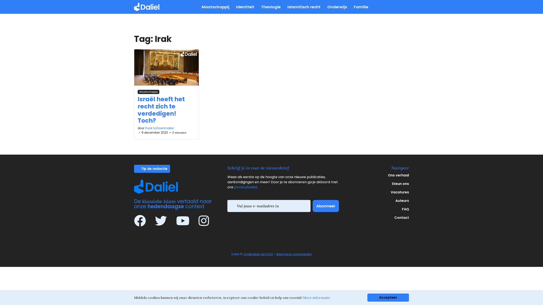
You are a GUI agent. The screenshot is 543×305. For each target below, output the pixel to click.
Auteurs (402, 200)
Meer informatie (316, 297)
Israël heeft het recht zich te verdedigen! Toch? (161, 110)
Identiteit (245, 7)
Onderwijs (337, 7)
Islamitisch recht (303, 7)
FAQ (405, 209)
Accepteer (388, 297)
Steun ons (400, 183)
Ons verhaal (398, 175)
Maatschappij (215, 7)
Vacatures (400, 192)
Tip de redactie (153, 168)
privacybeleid (245, 187)
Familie (361, 7)
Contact (401, 217)
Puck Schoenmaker (159, 128)
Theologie (271, 7)
